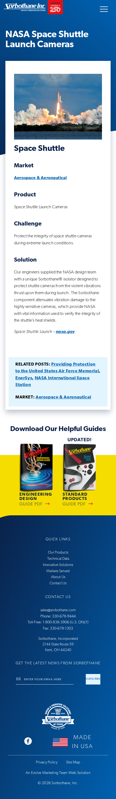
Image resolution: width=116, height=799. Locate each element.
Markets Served (58, 571)
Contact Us (58, 583)
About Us (58, 577)
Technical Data (58, 559)
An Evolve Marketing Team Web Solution (58, 773)
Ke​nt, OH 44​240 (58, 650)
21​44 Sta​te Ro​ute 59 (58, 644)
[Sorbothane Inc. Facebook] (28, 741)
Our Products (58, 553)
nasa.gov (65, 332)
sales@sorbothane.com (58, 610)
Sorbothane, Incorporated (58, 639)
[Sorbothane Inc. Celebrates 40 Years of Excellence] (58, 716)
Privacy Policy (46, 762)
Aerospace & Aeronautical (40, 178)
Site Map (73, 762)
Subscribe (93, 679)
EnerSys (23, 378)
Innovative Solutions (58, 565)
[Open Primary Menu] (104, 9)
